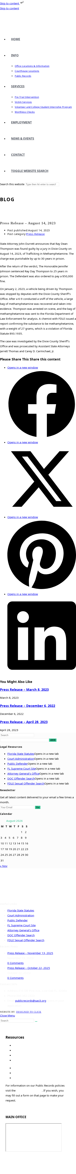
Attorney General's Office (23, 773)
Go (37, 807)
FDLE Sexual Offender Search (25, 783)
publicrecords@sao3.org (30, 1000)
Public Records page (29, 1090)
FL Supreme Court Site (21, 768)
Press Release (35, 234)
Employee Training (17, 1163)
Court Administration (20, 758)
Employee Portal (16, 1158)
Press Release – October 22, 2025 (28, 968)
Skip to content (10, 3)
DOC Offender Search (21, 778)
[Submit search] (36, 1021)
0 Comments (15, 963)
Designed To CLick (28, 1012)
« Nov (3, 866)
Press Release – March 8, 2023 (24, 689)
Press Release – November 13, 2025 (30, 953)
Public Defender (17, 763)
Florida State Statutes (20, 753)
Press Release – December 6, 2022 (27, 705)
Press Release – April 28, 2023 (24, 722)
